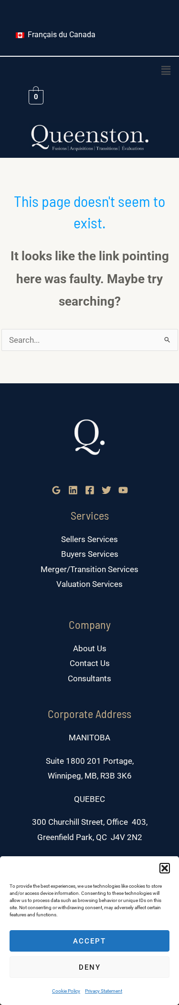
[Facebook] (90, 490)
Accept (89, 941)
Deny (90, 967)
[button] (164, 868)
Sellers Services (89, 539)
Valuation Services (89, 584)
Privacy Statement (103, 991)
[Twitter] (106, 490)
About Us (89, 648)
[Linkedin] (73, 490)
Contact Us (90, 663)
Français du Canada (60, 34)
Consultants (89, 678)
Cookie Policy (66, 991)
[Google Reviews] (56, 490)
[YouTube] (123, 490)
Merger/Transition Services (89, 569)
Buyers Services (89, 554)
